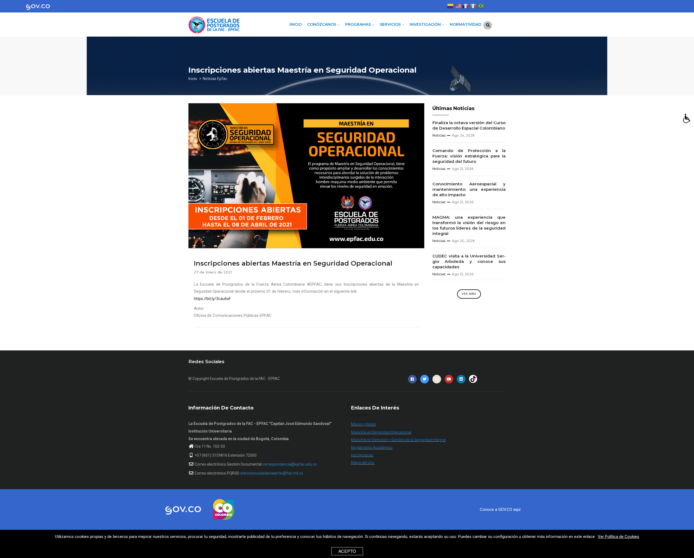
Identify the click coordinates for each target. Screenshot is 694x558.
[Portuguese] (480, 7)
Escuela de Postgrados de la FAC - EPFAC (245, 378)
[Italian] (473, 7)
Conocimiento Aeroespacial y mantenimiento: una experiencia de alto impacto (469, 189)
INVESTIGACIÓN (426, 24)
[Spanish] (450, 7)
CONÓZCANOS (322, 24)
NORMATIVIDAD (465, 24)
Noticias (438, 135)
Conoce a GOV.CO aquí (500, 509)
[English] (458, 7)
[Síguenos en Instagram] (436, 379)
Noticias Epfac (215, 78)
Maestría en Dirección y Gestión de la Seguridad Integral (398, 440)
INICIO (296, 24)
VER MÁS (469, 294)
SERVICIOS (391, 24)
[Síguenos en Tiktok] (473, 379)
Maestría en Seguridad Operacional (381, 432)
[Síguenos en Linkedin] (461, 379)
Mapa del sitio (363, 462)
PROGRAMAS (358, 24)
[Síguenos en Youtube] (449, 379)
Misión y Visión (363, 424)
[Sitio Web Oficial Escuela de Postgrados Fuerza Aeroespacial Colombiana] (225, 23)
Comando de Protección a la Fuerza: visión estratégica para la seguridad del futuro (469, 156)
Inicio (192, 78)
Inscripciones (362, 455)
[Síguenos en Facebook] (412, 379)
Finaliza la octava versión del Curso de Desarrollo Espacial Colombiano (469, 125)
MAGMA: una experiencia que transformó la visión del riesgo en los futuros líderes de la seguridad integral (469, 225)
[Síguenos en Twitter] (424, 379)
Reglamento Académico (372, 447)
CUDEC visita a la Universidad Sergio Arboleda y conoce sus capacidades (469, 261)
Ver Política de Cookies (618, 536)
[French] (465, 7)
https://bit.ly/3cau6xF (212, 298)
